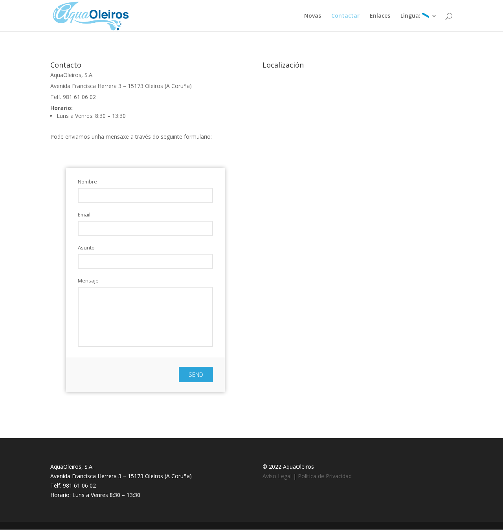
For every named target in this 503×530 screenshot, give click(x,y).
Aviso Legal (277, 476)
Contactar (345, 16)
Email (84, 214)
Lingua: (411, 16)
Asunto (86, 247)
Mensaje (88, 280)
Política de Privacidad (325, 476)
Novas (312, 16)
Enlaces (380, 16)
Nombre (87, 181)
